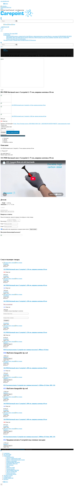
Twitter (6, 135)
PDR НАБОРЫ (10, 36)
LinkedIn (10, 135)
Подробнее (6, 295)
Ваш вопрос (4, 221)
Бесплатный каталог (21, 38)
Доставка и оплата (8, 40)
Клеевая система (41, 37)
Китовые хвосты (24, 123)
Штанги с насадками (53, 36)
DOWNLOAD (4, 210)
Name (2, 223)
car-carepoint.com (5, 1)
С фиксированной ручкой (63, 123)
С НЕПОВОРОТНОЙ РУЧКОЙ (49, 123)
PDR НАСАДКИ (33, 37)
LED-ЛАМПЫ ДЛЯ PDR (52, 37)
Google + (15, 135)
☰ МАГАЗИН (6, 35)
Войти (6, 3)
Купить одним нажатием (13, 132)
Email (22, 135)
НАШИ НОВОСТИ (26, 40)
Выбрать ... (6, 342)
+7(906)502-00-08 (5, 27)
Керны (26, 37)
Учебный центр (17, 40)
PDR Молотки (21, 37)
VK (24, 135)
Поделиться (3, 134)
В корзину (3, 132)
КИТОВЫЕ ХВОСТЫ (11, 37)
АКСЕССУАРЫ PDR (64, 37)
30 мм (14, 123)
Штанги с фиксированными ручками (38, 36)
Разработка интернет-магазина (17, 449)
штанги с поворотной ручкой (21, 36)
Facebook (3, 135)
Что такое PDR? (14, 33)
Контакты (33, 40)
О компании (6, 33)
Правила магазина (10, 38)
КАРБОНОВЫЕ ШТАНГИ (65, 36)
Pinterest (19, 135)
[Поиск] (16, 21)
